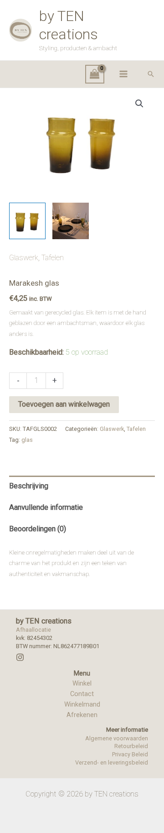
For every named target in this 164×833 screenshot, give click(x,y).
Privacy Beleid (130, 754)
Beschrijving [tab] (28, 486)
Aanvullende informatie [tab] (46, 507)
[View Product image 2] (70, 221)
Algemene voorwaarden (116, 738)
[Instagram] (20, 657)
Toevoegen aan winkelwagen (64, 404)
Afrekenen (82, 715)
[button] (151, 74)
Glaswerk (23, 257)
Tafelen (52, 257)
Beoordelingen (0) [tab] (37, 528)
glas (27, 439)
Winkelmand (82, 704)
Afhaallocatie (33, 629)
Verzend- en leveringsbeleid (111, 762)
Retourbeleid (131, 746)
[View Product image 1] (27, 221)
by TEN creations (68, 24)
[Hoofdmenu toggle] (123, 74)
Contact (82, 694)
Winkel (82, 683)
